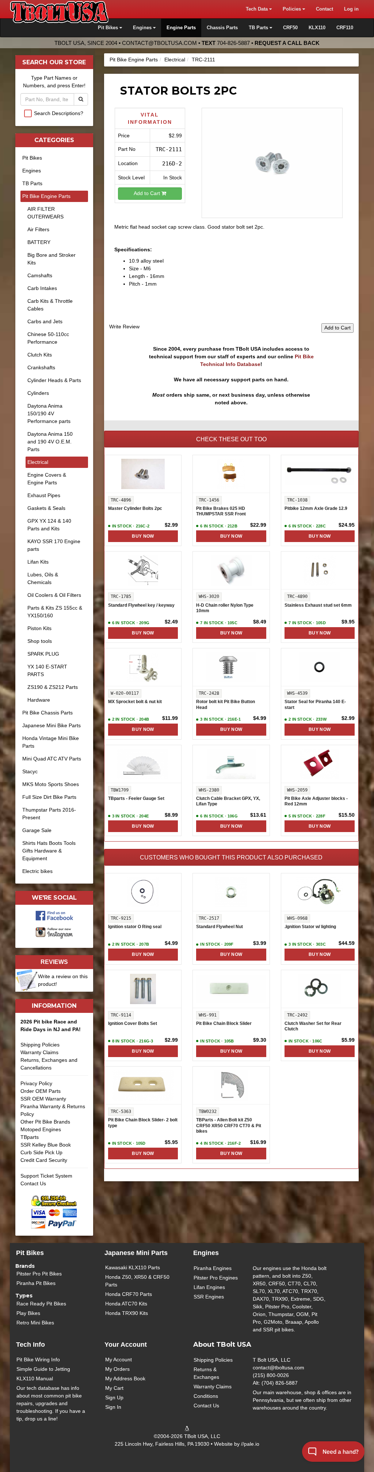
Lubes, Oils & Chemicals (42, 578)
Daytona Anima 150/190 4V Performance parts (48, 413)
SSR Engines (209, 1297)
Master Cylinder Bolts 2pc (135, 508)
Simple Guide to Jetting (43, 1369)
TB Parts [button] (259, 27)
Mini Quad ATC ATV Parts (51, 759)
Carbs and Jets (44, 321)
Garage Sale (36, 830)
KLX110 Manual (34, 1378)
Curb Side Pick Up (41, 1152)
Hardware (38, 700)
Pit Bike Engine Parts (134, 59)
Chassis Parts (222, 27)
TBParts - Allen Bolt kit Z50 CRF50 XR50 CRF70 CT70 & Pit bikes (228, 1125)
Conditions (206, 1396)
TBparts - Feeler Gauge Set (136, 798)
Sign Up (114, 1397)
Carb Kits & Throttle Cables (50, 305)
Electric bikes (37, 871)
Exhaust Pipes (43, 495)
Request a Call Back (287, 43)
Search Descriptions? (58, 113)
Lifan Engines (209, 1287)
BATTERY (38, 242)
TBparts (29, 1137)
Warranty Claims (39, 1052)
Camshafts (39, 275)
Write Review (124, 326)
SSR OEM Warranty (43, 1099)
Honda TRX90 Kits (126, 1313)
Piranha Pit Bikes (36, 1283)
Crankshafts (41, 367)
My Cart (114, 1388)
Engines (31, 170)
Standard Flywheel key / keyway (141, 605)
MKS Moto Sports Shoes (50, 784)
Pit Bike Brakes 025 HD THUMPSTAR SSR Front (221, 511)
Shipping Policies (40, 1045)
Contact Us (33, 1183)
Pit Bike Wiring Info (38, 1359)
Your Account (125, 1344)
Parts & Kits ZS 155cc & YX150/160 (54, 611)
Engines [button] (143, 27)
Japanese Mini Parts (136, 1252)
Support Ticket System (46, 1176)
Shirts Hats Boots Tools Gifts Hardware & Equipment (49, 850)
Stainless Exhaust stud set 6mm (318, 605)
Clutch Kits (39, 355)
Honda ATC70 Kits (126, 1304)
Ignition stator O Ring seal (134, 926)
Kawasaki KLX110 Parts (132, 1267)
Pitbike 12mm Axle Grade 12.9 (316, 508)
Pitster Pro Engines (216, 1278)
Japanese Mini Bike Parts (51, 725)
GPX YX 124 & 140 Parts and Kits (49, 524)
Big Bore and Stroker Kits (51, 259)
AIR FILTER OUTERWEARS (45, 213)
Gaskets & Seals (46, 508)
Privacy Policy (36, 1083)
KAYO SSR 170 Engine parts (53, 545)
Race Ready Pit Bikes (41, 1304)
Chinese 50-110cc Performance (48, 338)
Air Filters (38, 229)
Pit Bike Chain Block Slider (224, 1023)
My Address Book (125, 1378)
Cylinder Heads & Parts (54, 380)
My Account (118, 1359)
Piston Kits (39, 628)
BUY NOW (143, 536)
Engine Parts (181, 27)
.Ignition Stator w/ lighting (310, 926)
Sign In (113, 1407)
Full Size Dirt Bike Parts (49, 797)
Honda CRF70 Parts (128, 1294)
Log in (351, 9)
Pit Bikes (32, 158)
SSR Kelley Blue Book (45, 1145)
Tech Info (30, 1344)
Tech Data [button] (257, 9)
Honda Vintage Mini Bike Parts (50, 742)
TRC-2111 (203, 59)
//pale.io (250, 1444)
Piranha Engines (213, 1268)
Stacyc (30, 771)
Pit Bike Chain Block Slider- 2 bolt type (143, 1123)
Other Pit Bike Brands (45, 1122)
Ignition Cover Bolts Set (132, 1023)
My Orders (117, 1369)
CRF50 (290, 27)
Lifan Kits (38, 562)
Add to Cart (147, 193)
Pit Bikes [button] (108, 27)
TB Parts (32, 183)
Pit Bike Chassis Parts (47, 713)
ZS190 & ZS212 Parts (52, 687)
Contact (324, 9)
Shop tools (39, 641)
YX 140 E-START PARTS (47, 670)
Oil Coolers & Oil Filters (54, 595)
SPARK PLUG (43, 654)
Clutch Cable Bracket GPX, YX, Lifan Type (228, 801)
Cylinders (38, 393)
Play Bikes (28, 1313)
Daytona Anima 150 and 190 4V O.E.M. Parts (50, 441)
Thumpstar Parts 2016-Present (49, 813)
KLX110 (317, 27)
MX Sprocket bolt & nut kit (135, 701)
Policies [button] (292, 9)
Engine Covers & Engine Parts (46, 478)
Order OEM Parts (40, 1091)
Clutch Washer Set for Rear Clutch (313, 1026)
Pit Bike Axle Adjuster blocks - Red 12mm (316, 801)
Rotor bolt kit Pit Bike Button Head (225, 704)
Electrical (174, 59)
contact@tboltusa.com (159, 43)
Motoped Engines (40, 1129)
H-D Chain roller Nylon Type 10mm (224, 608)
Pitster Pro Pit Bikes (39, 1274)
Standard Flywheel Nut (219, 926)
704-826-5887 (233, 43)
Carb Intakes (42, 288)
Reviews (54, 961)
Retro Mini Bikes (35, 1323)
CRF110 (344, 27)
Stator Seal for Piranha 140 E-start (315, 704)
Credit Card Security (43, 1160)
